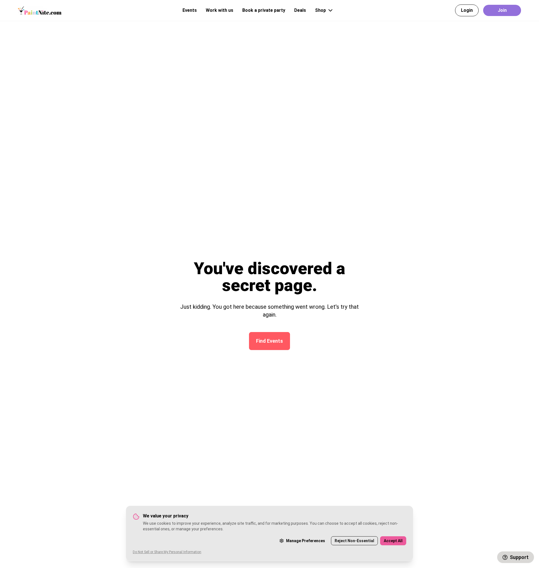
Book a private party (263, 10)
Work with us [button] (219, 10)
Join (502, 10)
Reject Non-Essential (354, 541)
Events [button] (189, 10)
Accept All (393, 541)
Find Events (269, 341)
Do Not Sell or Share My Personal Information (167, 552)
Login (467, 10)
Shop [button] (320, 10)
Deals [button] (300, 10)
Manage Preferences (305, 541)
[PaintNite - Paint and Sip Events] (39, 10)
